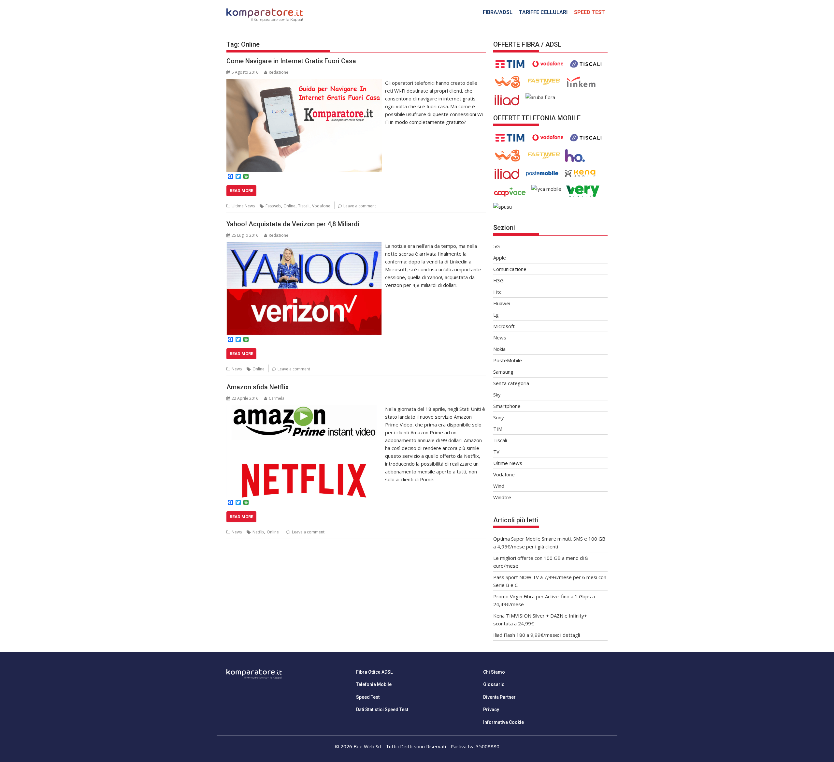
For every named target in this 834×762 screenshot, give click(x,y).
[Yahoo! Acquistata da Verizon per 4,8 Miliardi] (304, 246)
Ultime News (243, 206)
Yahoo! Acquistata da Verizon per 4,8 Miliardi (292, 224)
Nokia (499, 349)
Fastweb (273, 206)
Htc (497, 292)
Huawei (501, 303)
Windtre (502, 497)
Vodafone (321, 206)
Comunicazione (509, 269)
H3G (498, 280)
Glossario (494, 684)
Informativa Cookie (503, 722)
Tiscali (303, 206)
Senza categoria (511, 383)
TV (496, 451)
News (237, 369)
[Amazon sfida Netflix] (304, 409)
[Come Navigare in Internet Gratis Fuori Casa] (304, 83)
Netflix (258, 532)
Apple (499, 257)
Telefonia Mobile (374, 684)
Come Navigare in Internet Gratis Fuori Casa (291, 61)
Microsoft (504, 326)
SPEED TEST (589, 12)
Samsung (503, 371)
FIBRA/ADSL (497, 12)
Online (289, 206)
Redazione (278, 72)
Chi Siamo (494, 672)
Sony (498, 417)
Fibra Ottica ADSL (374, 672)
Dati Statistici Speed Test (382, 709)
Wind (498, 486)
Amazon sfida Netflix (257, 387)
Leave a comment (359, 206)
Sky (497, 394)
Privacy (491, 709)
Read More (241, 190)
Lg (496, 314)
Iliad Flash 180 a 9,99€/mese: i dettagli (536, 635)
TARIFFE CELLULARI (543, 12)
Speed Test (368, 697)
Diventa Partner (499, 697)
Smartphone (507, 406)
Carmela (276, 398)
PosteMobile (507, 360)
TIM (497, 429)
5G (496, 246)
